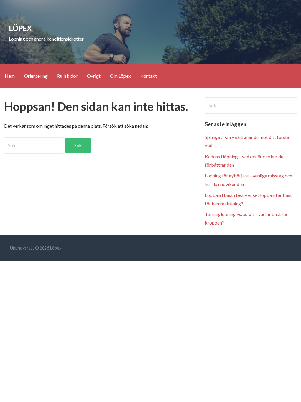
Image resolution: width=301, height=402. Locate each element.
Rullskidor (67, 76)
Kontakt (148, 76)
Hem (10, 76)
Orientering (36, 76)
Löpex (20, 28)
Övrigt (94, 76)
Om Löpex (120, 76)
